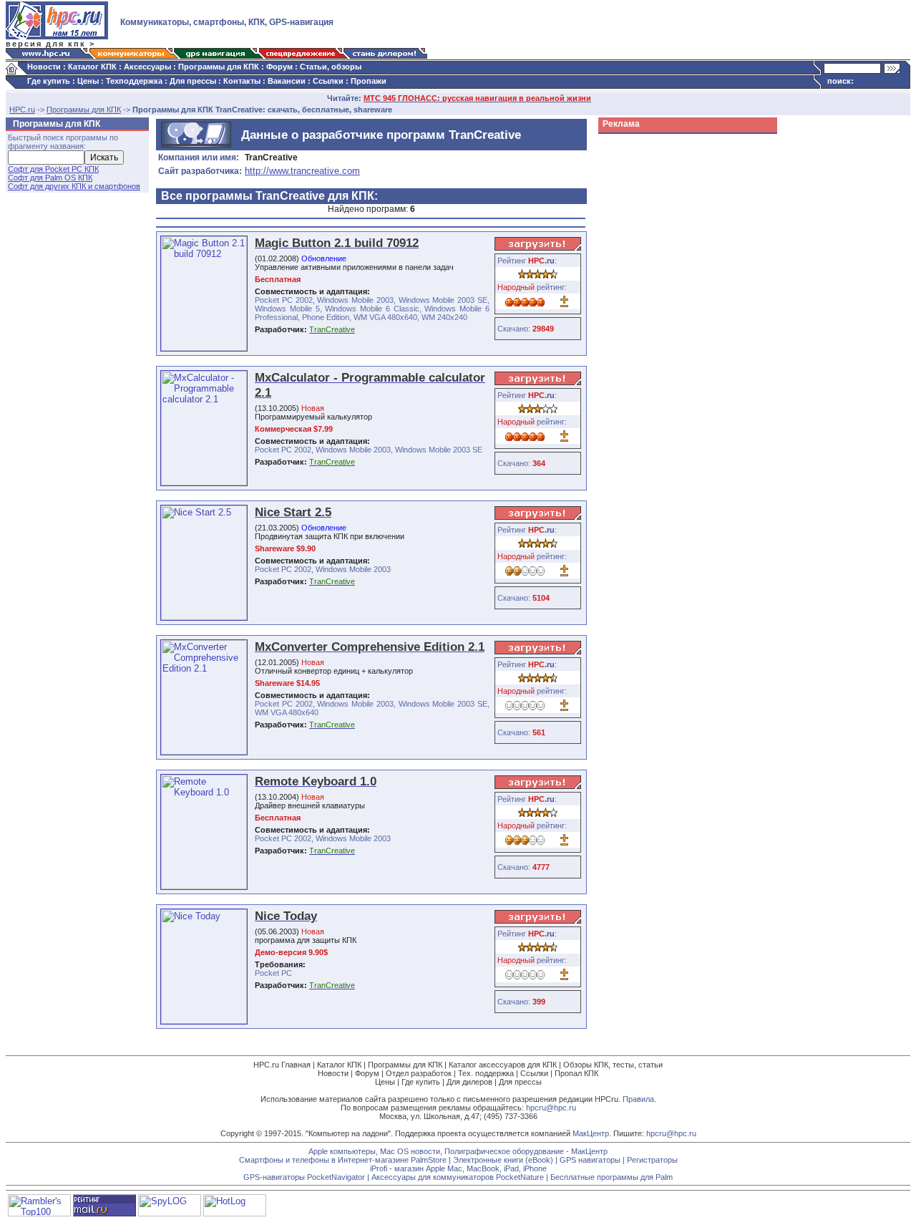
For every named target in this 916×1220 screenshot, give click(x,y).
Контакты (241, 81)
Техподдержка (134, 81)
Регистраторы (652, 1160)
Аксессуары (147, 66)
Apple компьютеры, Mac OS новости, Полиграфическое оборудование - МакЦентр (458, 1151)
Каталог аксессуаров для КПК (503, 1064)
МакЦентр (590, 1133)
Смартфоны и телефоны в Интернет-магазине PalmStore (343, 1160)
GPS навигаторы (590, 1160)
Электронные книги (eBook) (503, 1160)
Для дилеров (469, 1082)
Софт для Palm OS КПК (50, 177)
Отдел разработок (419, 1073)
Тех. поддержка (486, 1073)
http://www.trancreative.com (302, 170)
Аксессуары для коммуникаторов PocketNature (457, 1177)
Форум (279, 66)
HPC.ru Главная (282, 1064)
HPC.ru (22, 109)
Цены (88, 81)
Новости (44, 66)
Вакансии (287, 81)
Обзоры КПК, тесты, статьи (613, 1064)
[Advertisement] (655, 353)
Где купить (48, 81)
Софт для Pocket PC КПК (53, 169)
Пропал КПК (576, 1073)
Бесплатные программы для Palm (611, 1177)
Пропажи (368, 81)
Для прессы (193, 81)
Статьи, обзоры (330, 66)
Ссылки (328, 81)
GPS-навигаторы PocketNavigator (304, 1177)
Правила (638, 1099)
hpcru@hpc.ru (551, 1107)
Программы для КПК (218, 66)
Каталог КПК (92, 66)
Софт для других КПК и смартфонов (74, 186)
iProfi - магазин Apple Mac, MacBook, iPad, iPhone (458, 1168)
